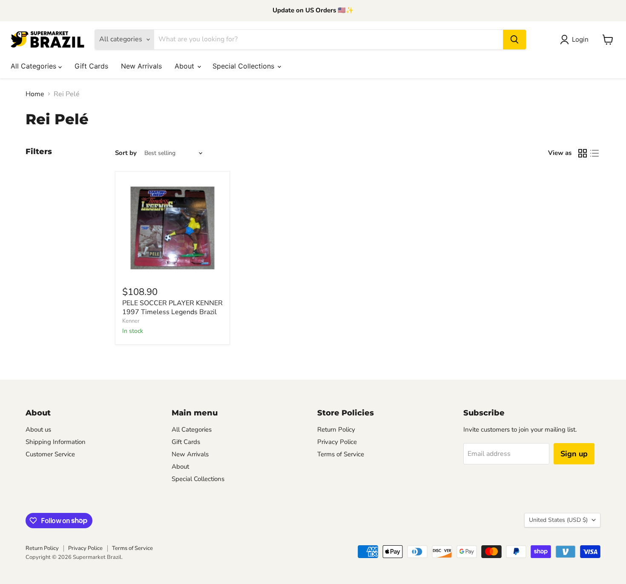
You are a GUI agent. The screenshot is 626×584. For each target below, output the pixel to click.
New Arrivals (141, 66)
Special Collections (244, 66)
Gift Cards (91, 66)
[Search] (514, 39)
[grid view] (583, 153)
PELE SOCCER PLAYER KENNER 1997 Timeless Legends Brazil (172, 307)
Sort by (126, 153)
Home (35, 94)
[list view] (594, 153)
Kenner (131, 321)
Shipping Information (56, 442)
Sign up (574, 454)
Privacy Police (337, 442)
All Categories (34, 66)
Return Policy (336, 429)
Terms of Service (340, 454)
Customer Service (50, 454)
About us (38, 429)
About (185, 66)
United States (558, 520)
